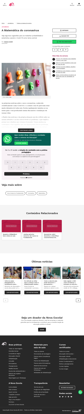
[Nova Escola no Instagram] (65, 396)
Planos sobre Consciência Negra (42, 357)
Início (3, 23)
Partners (11, 402)
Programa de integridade (42, 389)
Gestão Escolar (13, 368)
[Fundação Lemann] (76, 410)
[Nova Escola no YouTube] (71, 396)
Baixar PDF (65, 36)
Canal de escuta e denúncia (39, 395)
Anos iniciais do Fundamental (15, 193)
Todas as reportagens (15, 348)
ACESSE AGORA (21, 143)
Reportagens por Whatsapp (17, 378)
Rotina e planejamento (66, 364)
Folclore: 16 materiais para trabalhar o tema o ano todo (65, 59)
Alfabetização (13, 358)
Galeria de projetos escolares (15, 374)
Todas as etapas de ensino (24, 23)
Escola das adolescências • (17, 371)
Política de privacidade (41, 392)
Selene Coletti (8, 41)
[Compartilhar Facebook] (60, 49)
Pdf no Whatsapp (65, 41)
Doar (42, 329)
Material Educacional (40, 365)
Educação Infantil (14, 356)
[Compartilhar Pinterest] (65, 49)
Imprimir (65, 30)
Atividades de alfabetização (42, 372)
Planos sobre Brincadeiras (42, 363)
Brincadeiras (13, 363)
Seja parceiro (13, 397)
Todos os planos (39, 351)
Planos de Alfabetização (41, 361)
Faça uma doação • (15, 399)
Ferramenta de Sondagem (42, 354)
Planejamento (13, 366)
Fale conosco (13, 389)
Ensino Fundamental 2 (66, 361)
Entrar (79, 5)
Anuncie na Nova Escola (16, 404)
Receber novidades (67, 387)
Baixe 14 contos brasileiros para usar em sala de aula (64, 63)
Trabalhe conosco (14, 394)
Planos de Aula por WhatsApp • (40, 369)
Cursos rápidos (64, 366)
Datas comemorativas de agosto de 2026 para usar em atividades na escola (64, 76)
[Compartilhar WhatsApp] (54, 49)
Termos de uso (38, 387)
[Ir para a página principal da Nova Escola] (12, 4)
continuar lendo (26, 130)
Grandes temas (13, 351)
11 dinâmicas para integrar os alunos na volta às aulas (64, 71)
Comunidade (13, 387)
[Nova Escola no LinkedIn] (68, 396)
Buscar (72, 5)
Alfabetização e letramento (67, 359)
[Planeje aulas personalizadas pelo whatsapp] (80, 392)
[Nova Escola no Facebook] (59, 396)
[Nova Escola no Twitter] (62, 396)
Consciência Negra (14, 353)
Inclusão (11, 361)
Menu (5, 5)
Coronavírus (31, 193)
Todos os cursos (64, 351)
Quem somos (13, 392)
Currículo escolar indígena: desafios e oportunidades (64, 67)
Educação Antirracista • (66, 354)
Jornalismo (11, 23)
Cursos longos (63, 369)
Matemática (42, 193)
